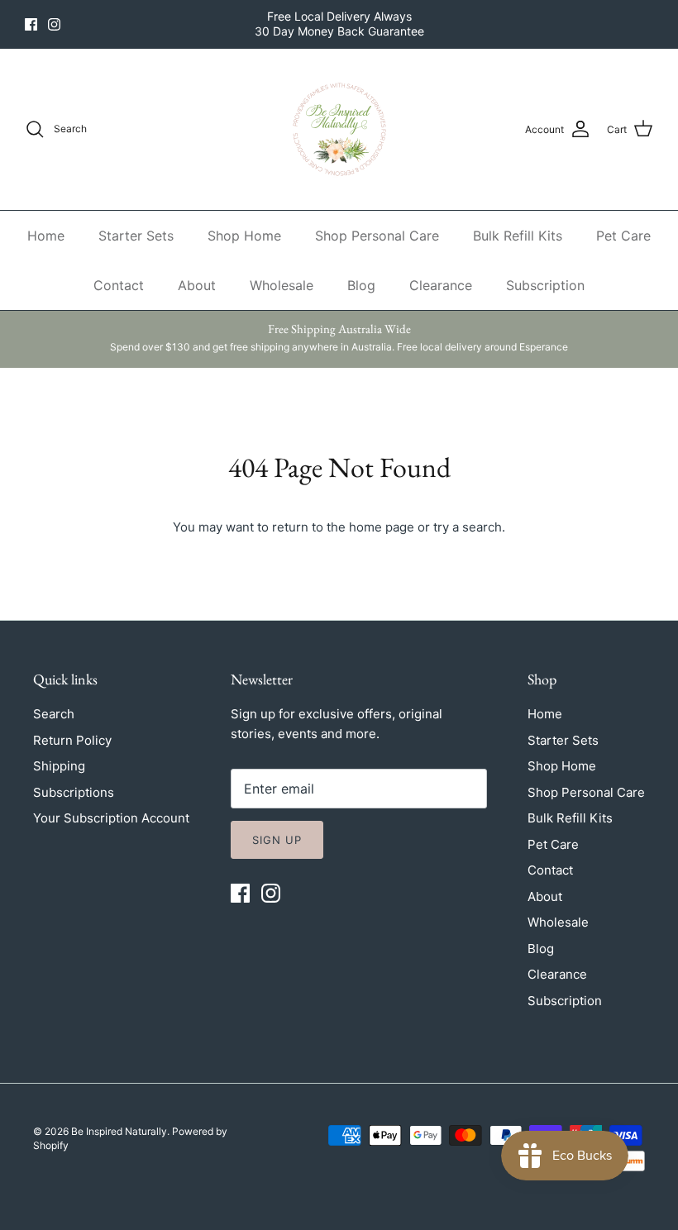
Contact (118, 285)
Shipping (59, 766)
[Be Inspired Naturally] (339, 129)
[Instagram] (54, 24)
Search (53, 714)
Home (45, 235)
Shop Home (244, 235)
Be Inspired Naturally (119, 1131)
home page (381, 527)
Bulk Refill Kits (517, 235)
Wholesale (281, 285)
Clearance (440, 285)
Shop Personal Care (377, 235)
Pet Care (623, 235)
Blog (361, 285)
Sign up (277, 839)
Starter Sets (136, 235)
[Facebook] (31, 24)
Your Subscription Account (111, 818)
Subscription (545, 285)
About (197, 285)
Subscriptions (73, 792)
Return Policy (72, 740)
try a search (467, 527)
